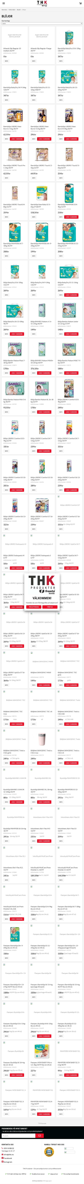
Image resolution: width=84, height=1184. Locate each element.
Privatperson (34, 607)
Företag (50, 607)
